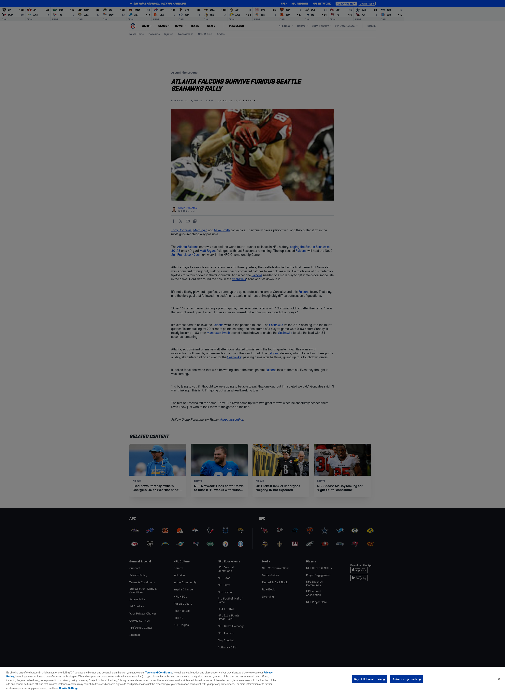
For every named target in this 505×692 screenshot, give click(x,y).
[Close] (498, 679)
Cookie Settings (68, 687)
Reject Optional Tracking (369, 679)
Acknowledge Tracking (407, 679)
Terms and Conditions (158, 672)
